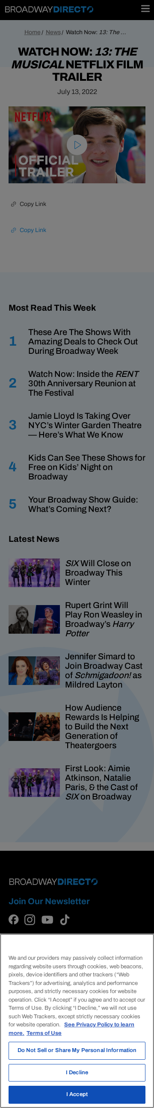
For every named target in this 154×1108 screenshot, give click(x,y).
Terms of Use (44, 1033)
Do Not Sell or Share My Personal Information (77, 1050)
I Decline (77, 1073)
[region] (77, 1021)
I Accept (77, 1094)
